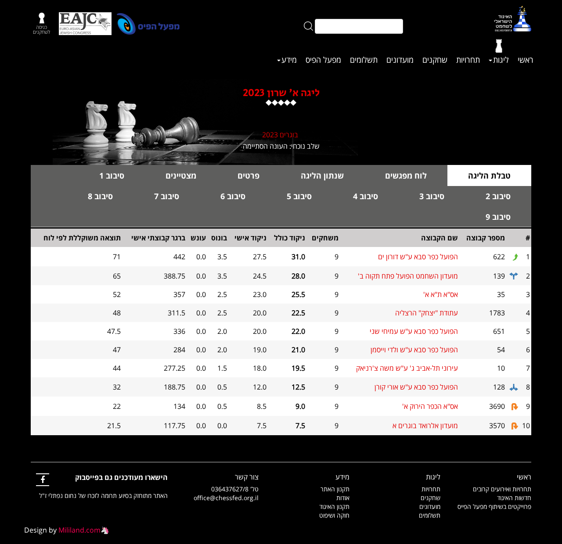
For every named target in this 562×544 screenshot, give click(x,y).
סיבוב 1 (111, 175)
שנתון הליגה (322, 175)
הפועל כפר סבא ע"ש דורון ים (418, 256)
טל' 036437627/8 (235, 489)
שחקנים (434, 59)
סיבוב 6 (232, 196)
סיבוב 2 (498, 196)
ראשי (525, 59)
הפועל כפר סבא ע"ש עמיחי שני (414, 331)
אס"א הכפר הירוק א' (430, 406)
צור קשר (247, 477)
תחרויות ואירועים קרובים (502, 489)
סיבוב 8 (100, 196)
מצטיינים (181, 175)
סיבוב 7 (166, 196)
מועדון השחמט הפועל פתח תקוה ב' (408, 276)
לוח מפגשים (406, 175)
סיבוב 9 (498, 216)
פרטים (248, 175)
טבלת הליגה (489, 175)
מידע (289, 59)
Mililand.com (79, 530)
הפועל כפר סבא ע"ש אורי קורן (416, 387)
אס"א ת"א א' (440, 294)
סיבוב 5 (299, 196)
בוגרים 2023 (280, 135)
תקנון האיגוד (334, 506)
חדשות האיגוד (514, 498)
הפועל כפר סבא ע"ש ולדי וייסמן (414, 349)
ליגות (501, 59)
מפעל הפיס (323, 59)
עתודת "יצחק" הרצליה (426, 313)
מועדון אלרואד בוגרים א (425, 425)
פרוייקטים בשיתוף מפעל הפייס (494, 506)
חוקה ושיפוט (334, 515)
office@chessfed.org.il (226, 498)
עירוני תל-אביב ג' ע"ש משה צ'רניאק (407, 368)
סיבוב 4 (365, 196)
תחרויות (468, 59)
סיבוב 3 (431, 196)
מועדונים (400, 59)
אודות (342, 498)
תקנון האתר (335, 489)
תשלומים (364, 59)
